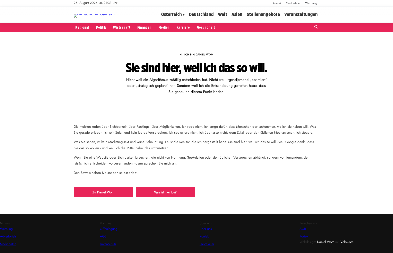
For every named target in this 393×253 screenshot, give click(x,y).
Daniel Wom (325, 242)
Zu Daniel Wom (103, 192)
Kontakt (277, 3)
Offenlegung (108, 228)
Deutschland (201, 14)
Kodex (303, 236)
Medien (163, 27)
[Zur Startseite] (94, 14)
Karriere (183, 27)
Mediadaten (293, 3)
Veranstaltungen (301, 14)
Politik (101, 27)
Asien (237, 14)
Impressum (207, 244)
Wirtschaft (121, 27)
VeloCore (346, 242)
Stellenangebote (263, 14)
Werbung (311, 3)
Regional (82, 27)
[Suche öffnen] (316, 27)
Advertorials (8, 236)
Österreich (171, 14)
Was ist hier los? (165, 192)
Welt (222, 14)
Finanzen (144, 27)
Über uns (206, 228)
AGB (103, 236)
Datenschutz (108, 244)
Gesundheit (206, 27)
